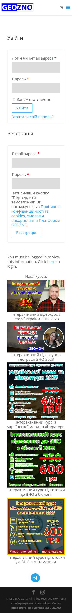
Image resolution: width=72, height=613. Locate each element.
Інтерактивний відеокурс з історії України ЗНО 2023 (36, 316)
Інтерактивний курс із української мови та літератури (36, 424)
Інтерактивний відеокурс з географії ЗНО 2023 (36, 357)
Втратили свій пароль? (32, 116)
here (51, 261)
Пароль (20, 78)
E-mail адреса (26, 153)
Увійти (22, 108)
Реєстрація (26, 232)
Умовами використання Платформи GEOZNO (35, 220)
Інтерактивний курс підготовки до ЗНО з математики (36, 560)
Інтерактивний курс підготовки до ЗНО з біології (36, 492)
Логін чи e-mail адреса (34, 58)
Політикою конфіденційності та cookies (36, 211)
